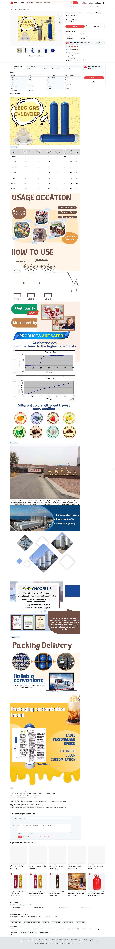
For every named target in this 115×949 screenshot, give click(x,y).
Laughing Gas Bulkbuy (45, 932)
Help (82, 6)
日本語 (72, 940)
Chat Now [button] (96, 26)
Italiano (51, 940)
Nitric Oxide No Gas (83, 929)
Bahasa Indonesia (94, 940)
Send (20, 836)
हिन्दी (75, 940)
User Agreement (65, 943)
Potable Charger (14, 932)
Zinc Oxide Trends (33, 932)
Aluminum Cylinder (13, 910)
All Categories (14, 6)
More (11, 934)
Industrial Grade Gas (63, 929)
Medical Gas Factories (51, 929)
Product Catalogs (28, 904)
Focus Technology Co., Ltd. (49, 943)
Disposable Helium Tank (38, 907)
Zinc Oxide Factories (15, 929)
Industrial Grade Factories (27, 929)
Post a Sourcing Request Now (47, 836)
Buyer (75, 6)
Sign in (104, 3)
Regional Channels (73, 939)
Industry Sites (66, 939)
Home (11, 9)
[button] (77, 69)
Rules (104, 6)
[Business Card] (103, 72)
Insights (91, 939)
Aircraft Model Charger (95, 929)
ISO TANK (36, 910)
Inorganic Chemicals (22, 9)
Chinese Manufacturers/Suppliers (42, 939)
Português (35, 940)
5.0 (89, 68)
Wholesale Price (59, 939)
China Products (31, 939)
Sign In (67, 60)
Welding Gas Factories (39, 929)
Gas (28, 9)
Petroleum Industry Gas (68, 922)
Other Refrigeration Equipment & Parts (32, 922)
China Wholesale (52, 939)
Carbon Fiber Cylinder (85, 907)
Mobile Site (86, 939)
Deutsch (55, 940)
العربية (64, 940)
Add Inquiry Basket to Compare (36, 55)
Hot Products (24, 939)
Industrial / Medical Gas (62, 907)
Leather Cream (73, 929)
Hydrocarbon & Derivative (16, 922)
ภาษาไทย (79, 940)
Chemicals (15, 9)
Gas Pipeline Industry (56, 922)
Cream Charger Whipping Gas (16, 907)
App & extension (89, 6)
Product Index (80, 939)
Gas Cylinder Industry (80, 922)
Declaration (71, 943)
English (26, 940)
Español (30, 940)
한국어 (68, 940)
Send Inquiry (75, 26)
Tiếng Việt (88, 940)
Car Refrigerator (46, 922)
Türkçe (83, 940)
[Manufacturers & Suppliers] (17, 2)
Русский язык (45, 940)
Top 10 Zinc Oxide (23, 932)
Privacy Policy (77, 943)
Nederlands (60, 940)
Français (40, 940)
